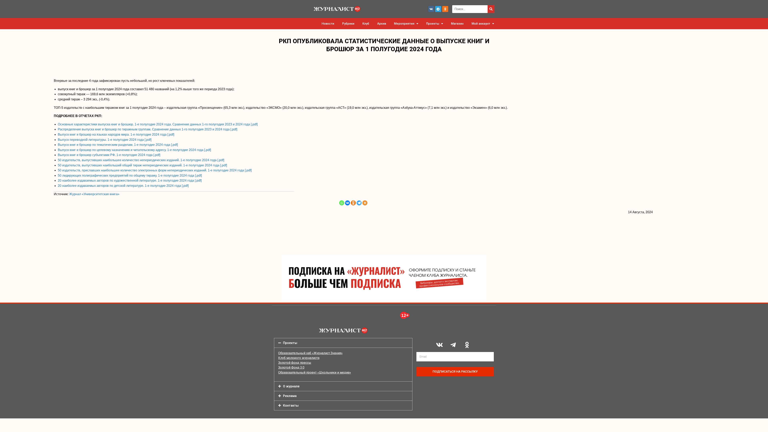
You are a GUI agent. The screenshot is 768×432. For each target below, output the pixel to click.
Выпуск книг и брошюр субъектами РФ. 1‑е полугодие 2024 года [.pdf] (109, 155)
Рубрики (348, 23)
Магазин (457, 23)
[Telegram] (438, 9)
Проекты (432, 23)
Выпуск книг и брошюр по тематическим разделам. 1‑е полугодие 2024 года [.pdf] (118, 144)
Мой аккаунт (481, 23)
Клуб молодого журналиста (298, 358)
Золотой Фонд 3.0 (291, 367)
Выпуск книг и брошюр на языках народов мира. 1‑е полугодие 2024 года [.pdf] (116, 134)
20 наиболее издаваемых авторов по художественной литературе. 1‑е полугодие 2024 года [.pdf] (130, 180)
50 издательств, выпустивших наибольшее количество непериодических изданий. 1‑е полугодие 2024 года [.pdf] (141, 160)
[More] (364, 202)
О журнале (291, 386)
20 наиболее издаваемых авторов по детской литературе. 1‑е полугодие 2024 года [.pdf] (123, 185)
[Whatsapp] (341, 202)
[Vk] (431, 9)
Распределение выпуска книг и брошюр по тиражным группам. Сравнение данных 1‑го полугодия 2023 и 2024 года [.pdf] (147, 129)
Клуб (365, 23)
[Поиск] (491, 9)
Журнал (94, 194)
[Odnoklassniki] (445, 9)
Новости (328, 23)
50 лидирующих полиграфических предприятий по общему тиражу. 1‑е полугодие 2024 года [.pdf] (130, 175)
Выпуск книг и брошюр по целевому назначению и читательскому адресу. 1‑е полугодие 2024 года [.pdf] (134, 150)
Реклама (290, 396)
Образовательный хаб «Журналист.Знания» (310, 353)
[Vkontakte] (347, 202)
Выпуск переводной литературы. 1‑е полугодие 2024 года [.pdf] (104, 139)
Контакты (291, 405)
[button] (343, 343)
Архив (381, 23)
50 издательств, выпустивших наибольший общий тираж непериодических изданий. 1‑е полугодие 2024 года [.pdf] (142, 165)
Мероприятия (404, 23)
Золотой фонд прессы (294, 363)
